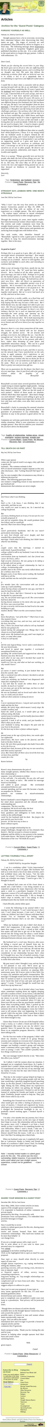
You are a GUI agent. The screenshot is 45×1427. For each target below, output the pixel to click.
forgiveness (39, 47)
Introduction (24, 1384)
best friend (17, 70)
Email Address (8, 1382)
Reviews (22, 1421)
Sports (22, 1398)
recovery (36, 180)
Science (23, 1396)
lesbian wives (31, 435)
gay (11, 42)
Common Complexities (27, 1376)
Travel (22, 1404)
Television (23, 1402)
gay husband (26, 180)
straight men (35, 437)
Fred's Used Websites (30, 1425)
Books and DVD (17, 1419)
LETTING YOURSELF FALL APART (17, 856)
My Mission (38, 440)
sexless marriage (22, 437)
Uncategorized (24, 1406)
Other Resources (31, 1354)
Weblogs (23, 1412)
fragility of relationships (15, 435)
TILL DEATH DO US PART (13, 448)
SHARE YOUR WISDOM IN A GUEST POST (21, 1198)
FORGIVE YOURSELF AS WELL (15, 30)
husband (7, 91)
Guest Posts (18, 182)
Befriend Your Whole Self (28, 1372)
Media (26, 1419)
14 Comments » (29, 442)
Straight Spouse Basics (27, 1400)
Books (22, 1374)
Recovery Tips (30, 182)
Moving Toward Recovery (28, 1386)
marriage (4, 107)
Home (4, 1419)
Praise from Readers (35, 1419)
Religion (22, 1394)
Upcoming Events (26, 1408)
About (9, 1419)
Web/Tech (23, 1410)
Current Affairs (15, 440)
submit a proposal (5, 1250)
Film (21, 1380)
